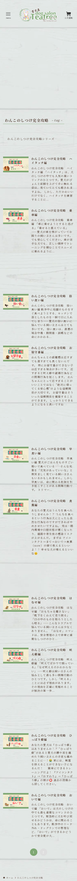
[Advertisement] (38, 71)
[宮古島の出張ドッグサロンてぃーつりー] (38, 15)
